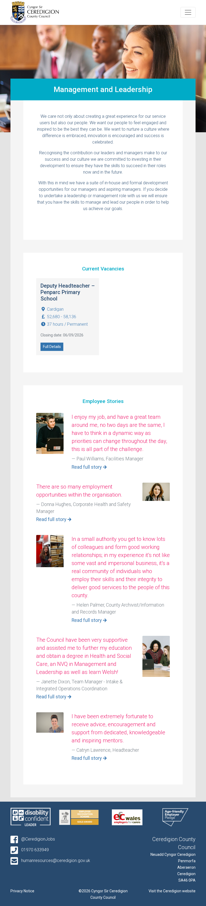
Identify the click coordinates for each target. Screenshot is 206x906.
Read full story (87, 467)
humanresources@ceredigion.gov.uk (55, 860)
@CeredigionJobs (37, 839)
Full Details (52, 346)
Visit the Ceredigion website (172, 891)
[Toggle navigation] (188, 12)
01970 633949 (34, 849)
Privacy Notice (22, 891)
